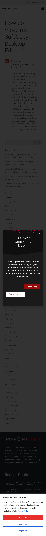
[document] (23, 268)
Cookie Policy (23, 511)
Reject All (23, 531)
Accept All (23, 517)
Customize (23, 524)
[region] (23, 515)
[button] (40, 233)
